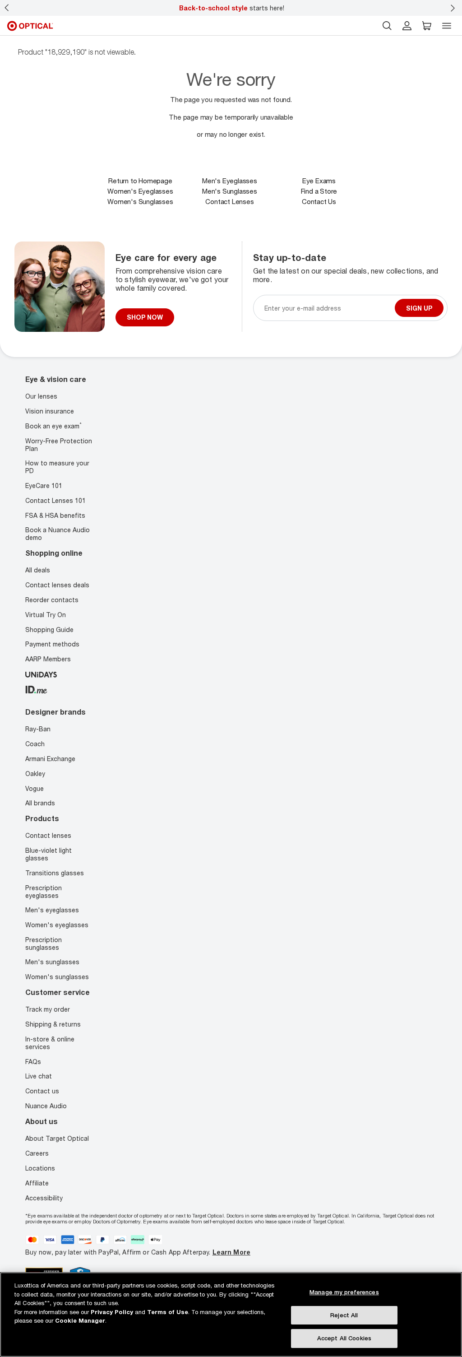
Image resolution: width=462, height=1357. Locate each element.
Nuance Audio (46, 1105)
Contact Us (319, 201)
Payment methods (52, 644)
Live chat (38, 1076)
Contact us (42, 1090)
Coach (35, 743)
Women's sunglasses (57, 976)
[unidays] (41, 673)
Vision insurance (49, 411)
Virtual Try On (45, 614)
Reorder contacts (52, 599)
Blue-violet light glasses (48, 854)
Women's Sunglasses (140, 201)
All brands (40, 803)
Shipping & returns (53, 1023)
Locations (40, 1167)
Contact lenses (48, 835)
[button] (427, 26)
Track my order (47, 1009)
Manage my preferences (344, 1292)
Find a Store (319, 191)
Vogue (34, 788)
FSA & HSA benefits (55, 515)
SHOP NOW (145, 317)
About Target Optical (57, 1138)
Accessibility (44, 1197)
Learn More (231, 1252)
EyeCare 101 (43, 485)
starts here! (231, 8)
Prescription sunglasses (43, 943)
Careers (37, 1153)
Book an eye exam (53, 426)
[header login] (407, 26)
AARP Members (48, 659)
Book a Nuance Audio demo (57, 533)
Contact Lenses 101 (55, 500)
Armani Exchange (50, 758)
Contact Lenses (229, 201)
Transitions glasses (54, 872)
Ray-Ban (38, 729)
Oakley (35, 773)
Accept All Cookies (344, 1338)
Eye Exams (319, 181)
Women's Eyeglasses (140, 191)
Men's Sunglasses (229, 191)
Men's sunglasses (52, 962)
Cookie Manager (80, 1320)
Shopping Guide (49, 629)
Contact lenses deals (57, 585)
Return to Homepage (140, 181)
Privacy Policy (112, 1311)
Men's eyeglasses (52, 910)
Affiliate (37, 1182)
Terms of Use (167, 1311)
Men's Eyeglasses (229, 181)
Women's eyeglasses (56, 924)
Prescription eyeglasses (43, 891)
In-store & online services (49, 1042)
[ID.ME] (36, 688)
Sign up (419, 307)
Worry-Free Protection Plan (58, 444)
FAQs (33, 1061)
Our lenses (41, 396)
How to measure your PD (57, 466)
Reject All (344, 1315)
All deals (37, 570)
